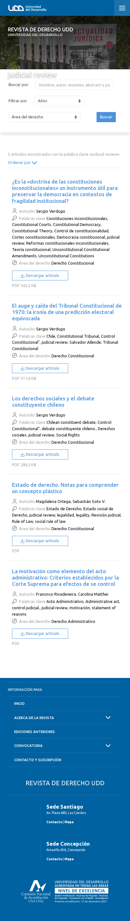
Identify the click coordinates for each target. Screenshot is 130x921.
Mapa (69, 822)
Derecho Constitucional (72, 263)
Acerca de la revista (34, 718)
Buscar (106, 117)
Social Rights (68, 435)
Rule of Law (22, 521)
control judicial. (26, 607)
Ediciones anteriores (34, 732)
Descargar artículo (42, 275)
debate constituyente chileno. (69, 428)
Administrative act (102, 601)
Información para (25, 689)
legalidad (65, 515)
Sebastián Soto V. (89, 501)
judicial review (55, 342)
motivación (79, 607)
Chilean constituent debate (71, 422)
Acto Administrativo (65, 601)
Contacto (54, 822)
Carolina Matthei (93, 594)
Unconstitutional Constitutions (66, 256)
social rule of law (50, 521)
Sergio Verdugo (50, 211)
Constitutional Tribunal (78, 336)
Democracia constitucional (81, 237)
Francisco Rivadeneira (56, 594)
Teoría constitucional (31, 249)
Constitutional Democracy (77, 224)
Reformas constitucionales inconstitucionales (67, 243)
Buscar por (18, 84)
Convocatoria (28, 745)
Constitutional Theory (32, 231)
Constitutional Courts (31, 224)
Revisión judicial (106, 515)
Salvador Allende (85, 342)
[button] (122, 8)
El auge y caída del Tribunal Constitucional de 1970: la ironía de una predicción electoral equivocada (67, 312)
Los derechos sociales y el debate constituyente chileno (53, 401)
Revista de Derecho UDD (40, 32)
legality (83, 515)
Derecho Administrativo (73, 621)
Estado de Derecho (63, 508)
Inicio (19, 703)
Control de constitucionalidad (81, 231)
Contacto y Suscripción (37, 760)
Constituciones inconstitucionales (76, 218)
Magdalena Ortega (53, 501)
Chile (50, 336)
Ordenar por (20, 162)
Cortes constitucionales (33, 237)
